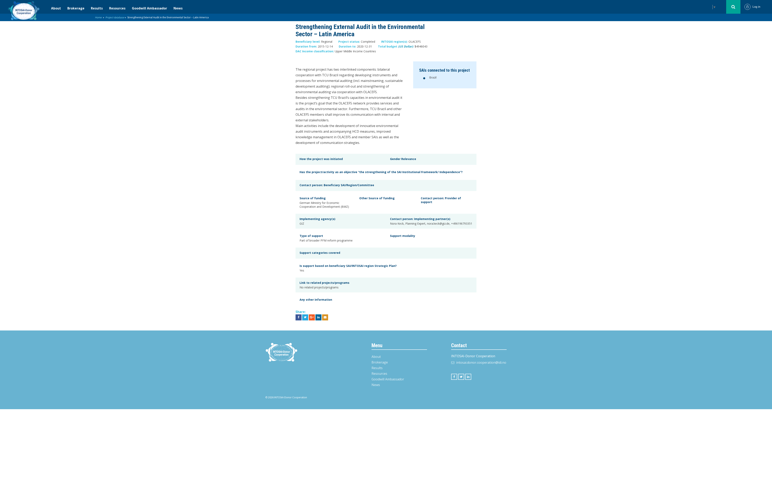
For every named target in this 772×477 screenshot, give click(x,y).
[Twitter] (461, 377)
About (56, 8)
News (178, 8)
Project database (114, 17)
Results (97, 8)
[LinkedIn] (468, 377)
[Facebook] (454, 377)
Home (98, 17)
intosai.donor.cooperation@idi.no (481, 362)
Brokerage (75, 8)
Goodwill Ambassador (149, 8)
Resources (117, 8)
